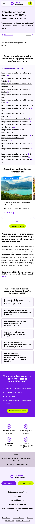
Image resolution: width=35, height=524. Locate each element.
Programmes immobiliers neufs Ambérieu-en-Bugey (16, 85)
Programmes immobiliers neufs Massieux (17, 159)
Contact (17, 496)
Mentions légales (18, 518)
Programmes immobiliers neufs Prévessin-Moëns (16, 96)
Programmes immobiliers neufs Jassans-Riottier (16, 90)
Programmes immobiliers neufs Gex (15, 154)
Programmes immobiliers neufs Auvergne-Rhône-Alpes (16, 459)
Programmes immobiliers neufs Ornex (16, 105)
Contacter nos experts (17, 411)
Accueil (16, 455)
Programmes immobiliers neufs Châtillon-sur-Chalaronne (16, 125)
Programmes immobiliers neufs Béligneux (12, 115)
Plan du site (6, 518)
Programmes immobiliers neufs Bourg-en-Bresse (16, 74)
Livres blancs (16, 500)
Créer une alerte (8, 35)
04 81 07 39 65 (9, 483)
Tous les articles (17, 226)
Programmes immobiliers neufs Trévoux (16, 108)
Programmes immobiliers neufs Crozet (16, 135)
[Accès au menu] (4, 3)
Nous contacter (26, 483)
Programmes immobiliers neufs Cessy (16, 121)
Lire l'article (8, 213)
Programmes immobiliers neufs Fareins (16, 143)
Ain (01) (9, 464)
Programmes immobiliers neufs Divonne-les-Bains (17, 101)
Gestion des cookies (23, 521)
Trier (28, 35)
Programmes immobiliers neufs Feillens (16, 149)
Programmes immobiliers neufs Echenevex (12, 139)
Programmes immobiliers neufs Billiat (16, 119)
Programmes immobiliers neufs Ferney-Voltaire (15, 79)
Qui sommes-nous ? (16, 492)
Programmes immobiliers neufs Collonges (12, 131)
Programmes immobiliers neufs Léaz (15, 157)
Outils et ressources (17, 504)
